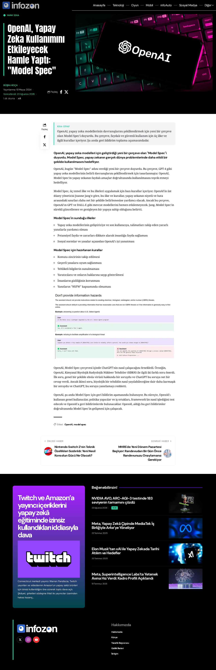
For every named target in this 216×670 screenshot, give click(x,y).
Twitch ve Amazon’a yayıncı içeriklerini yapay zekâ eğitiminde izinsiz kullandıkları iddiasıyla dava (48, 516)
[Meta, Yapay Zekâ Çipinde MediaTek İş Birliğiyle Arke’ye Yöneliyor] (185, 528)
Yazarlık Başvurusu (120, 642)
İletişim (114, 653)
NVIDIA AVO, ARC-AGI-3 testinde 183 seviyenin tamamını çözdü (122, 500)
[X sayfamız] (20, 639)
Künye (114, 637)
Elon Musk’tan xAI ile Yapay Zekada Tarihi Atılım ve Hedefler (125, 550)
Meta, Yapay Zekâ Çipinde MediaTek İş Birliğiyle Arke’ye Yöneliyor (123, 525)
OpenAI (68, 424)
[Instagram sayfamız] (28, 639)
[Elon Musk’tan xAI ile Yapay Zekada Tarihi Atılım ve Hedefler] (185, 553)
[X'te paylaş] (66, 92)
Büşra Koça (10, 85)
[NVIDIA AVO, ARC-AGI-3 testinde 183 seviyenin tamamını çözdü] (185, 503)
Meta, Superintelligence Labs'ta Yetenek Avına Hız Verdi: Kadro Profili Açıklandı (125, 576)
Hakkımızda (116, 632)
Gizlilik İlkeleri (117, 648)
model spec (80, 424)
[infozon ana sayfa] (20, 5)
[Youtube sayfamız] (36, 639)
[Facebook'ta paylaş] (61, 92)
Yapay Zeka (13, 15)
